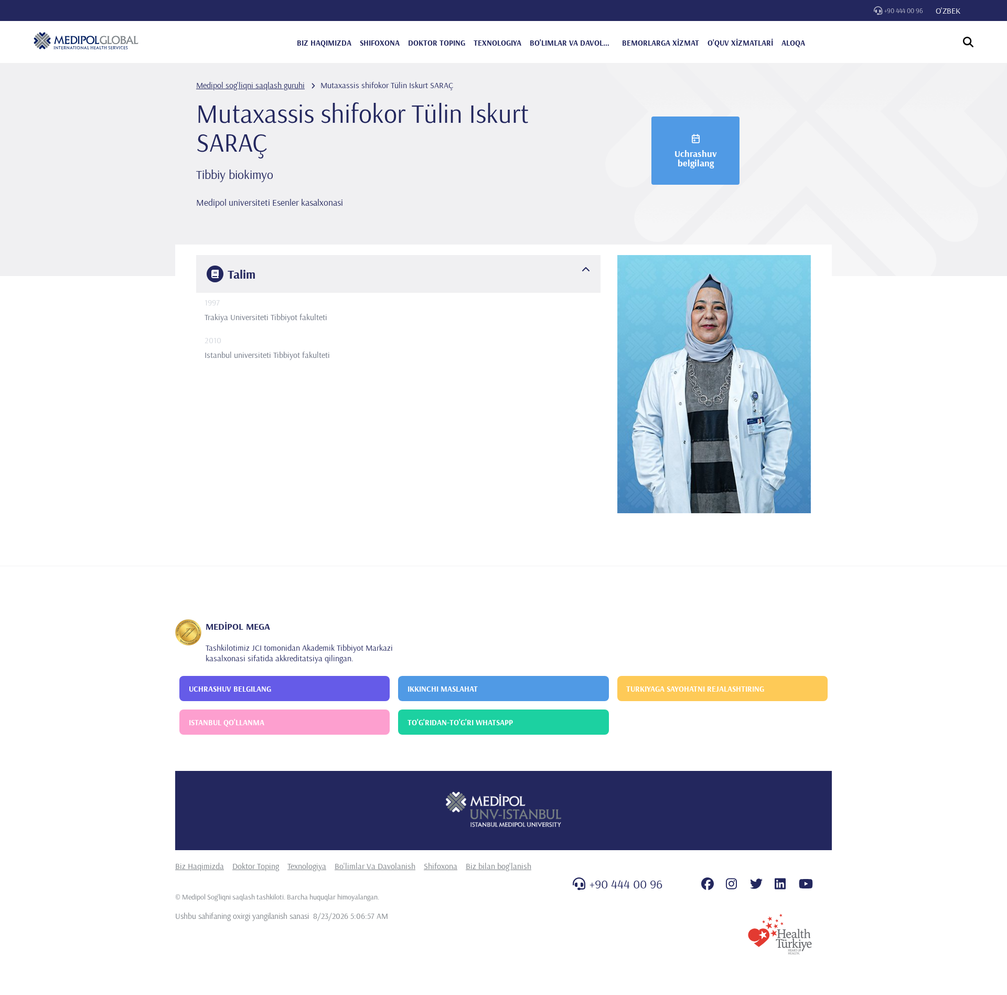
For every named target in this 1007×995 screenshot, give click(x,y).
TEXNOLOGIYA (497, 43)
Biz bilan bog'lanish (498, 866)
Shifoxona (440, 866)
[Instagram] (731, 883)
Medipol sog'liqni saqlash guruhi (250, 85)
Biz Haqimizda (199, 866)
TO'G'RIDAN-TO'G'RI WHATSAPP (460, 722)
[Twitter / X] (756, 883)
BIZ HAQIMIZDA (324, 43)
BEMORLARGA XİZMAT (660, 43)
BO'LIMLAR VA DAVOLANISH (572, 43)
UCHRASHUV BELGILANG (230, 689)
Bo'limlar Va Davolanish (375, 866)
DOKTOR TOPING (436, 43)
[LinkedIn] (780, 883)
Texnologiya (306, 866)
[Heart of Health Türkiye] (780, 934)
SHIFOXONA (380, 43)
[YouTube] (806, 883)
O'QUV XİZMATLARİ (740, 43)
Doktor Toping (255, 866)
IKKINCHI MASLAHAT (443, 689)
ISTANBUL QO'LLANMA (226, 722)
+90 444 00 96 (903, 10)
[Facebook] (707, 883)
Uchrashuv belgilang (695, 158)
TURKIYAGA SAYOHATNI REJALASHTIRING (695, 689)
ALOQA (793, 43)
